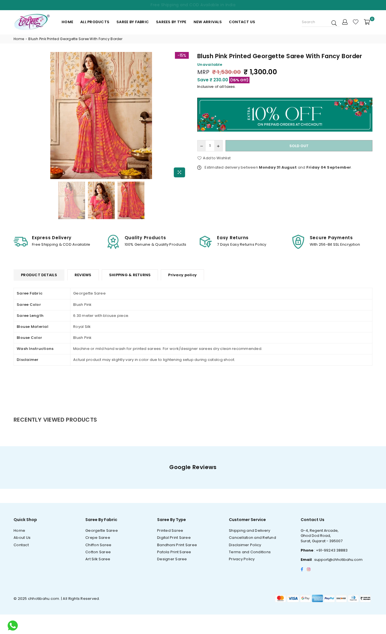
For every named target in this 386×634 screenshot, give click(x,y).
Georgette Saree (101, 530)
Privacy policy (182, 275)
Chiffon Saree (98, 545)
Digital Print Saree (174, 537)
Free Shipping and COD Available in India (193, 5)
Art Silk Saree (97, 559)
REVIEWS (83, 275)
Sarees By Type (171, 22)
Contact (21, 545)
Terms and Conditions (250, 552)
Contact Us (242, 22)
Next (184, 116)
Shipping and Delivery (249, 530)
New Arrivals (208, 22)
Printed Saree (170, 530)
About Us (22, 537)
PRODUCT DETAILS (39, 275)
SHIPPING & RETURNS (130, 275)
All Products (94, 22)
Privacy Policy (242, 559)
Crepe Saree (97, 537)
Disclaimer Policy (245, 545)
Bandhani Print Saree (177, 545)
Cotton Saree (98, 552)
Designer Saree (172, 559)
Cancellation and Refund (252, 537)
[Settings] (345, 22)
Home (67, 22)
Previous (18, 116)
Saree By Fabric (132, 22)
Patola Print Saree (174, 552)
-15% (181, 55)
